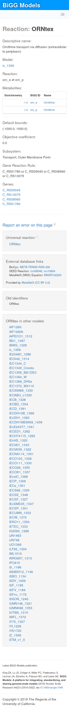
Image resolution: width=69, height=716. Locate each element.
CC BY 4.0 (42, 282)
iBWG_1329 (18, 345)
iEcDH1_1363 (19, 417)
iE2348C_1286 (20, 354)
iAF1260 (15, 327)
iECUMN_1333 (20, 512)
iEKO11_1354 (19, 521)
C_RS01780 (11, 203)
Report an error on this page (28, 225)
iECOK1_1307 (19, 472)
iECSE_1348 (18, 494)
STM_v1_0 (17, 639)
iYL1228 (15, 626)
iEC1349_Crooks (21, 367)
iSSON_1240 (18, 598)
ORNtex (15, 244)
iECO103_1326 (20, 458)
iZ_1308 (15, 635)
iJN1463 (15, 535)
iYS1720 (15, 630)
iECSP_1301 (18, 508)
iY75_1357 (17, 621)
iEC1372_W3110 (21, 385)
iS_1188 (15, 567)
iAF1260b (16, 331)
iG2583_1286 (19, 531)
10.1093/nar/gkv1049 (51, 687)
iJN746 (14, 540)
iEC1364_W (18, 376)
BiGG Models (21, 5)
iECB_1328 (17, 399)
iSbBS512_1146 (21, 571)
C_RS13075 (11, 194)
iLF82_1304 (18, 549)
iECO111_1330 (20, 463)
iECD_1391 (17, 408)
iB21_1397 (17, 340)
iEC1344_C (17, 363)
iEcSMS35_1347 (21, 503)
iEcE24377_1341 (21, 426)
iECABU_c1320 (20, 395)
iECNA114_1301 (21, 453)
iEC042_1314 (19, 358)
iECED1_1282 (19, 431)
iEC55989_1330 (21, 390)
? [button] (54, 224)
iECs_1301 (17, 485)
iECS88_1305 (19, 490)
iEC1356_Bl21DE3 (23, 372)
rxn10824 (49, 271)
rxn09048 (36, 271)
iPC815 (14, 562)
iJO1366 (15, 544)
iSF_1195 (16, 585)
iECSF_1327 (18, 499)
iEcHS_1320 (18, 440)
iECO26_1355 (19, 467)
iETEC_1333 (18, 526)
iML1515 (15, 553)
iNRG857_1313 (20, 558)
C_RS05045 (11, 190)
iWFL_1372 (17, 617)
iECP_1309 (17, 481)
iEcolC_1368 (18, 476)
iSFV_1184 (17, 589)
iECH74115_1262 (22, 435)
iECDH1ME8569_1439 (25, 422)
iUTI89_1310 (18, 612)
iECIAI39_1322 (20, 449)
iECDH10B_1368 (21, 413)
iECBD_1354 (18, 404)
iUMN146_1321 (20, 603)
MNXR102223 (52, 275)
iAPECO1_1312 (20, 336)
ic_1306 (8, 65)
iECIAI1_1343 (19, 444)
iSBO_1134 (17, 576)
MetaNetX (28, 282)
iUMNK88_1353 (20, 607)
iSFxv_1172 (18, 594)
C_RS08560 (11, 199)
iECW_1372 (18, 517)
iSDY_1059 (17, 580)
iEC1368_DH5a (20, 381)
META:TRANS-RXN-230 (35, 267)
